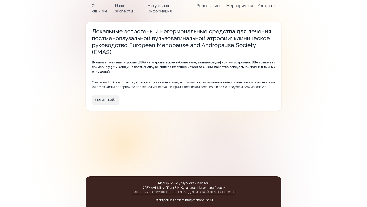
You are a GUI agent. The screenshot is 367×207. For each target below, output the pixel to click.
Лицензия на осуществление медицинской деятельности (183, 192)
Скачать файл (105, 100)
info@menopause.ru (199, 200)
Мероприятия (239, 5)
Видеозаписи (209, 5)
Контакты (266, 5)
